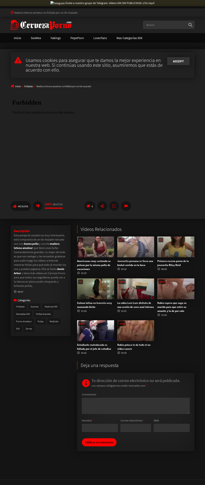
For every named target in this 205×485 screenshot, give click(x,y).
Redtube (54, 321)
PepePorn (77, 38)
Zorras (29, 328)
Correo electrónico (133, 420)
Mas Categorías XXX (129, 38)
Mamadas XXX (23, 313)
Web (156, 420)
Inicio (17, 38)
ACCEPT (178, 61)
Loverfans (100, 38)
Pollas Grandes (43, 313)
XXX (18, 328)
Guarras (34, 306)
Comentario (90, 394)
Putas (40, 321)
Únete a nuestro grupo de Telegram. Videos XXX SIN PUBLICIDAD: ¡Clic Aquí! (110, 3)
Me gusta (23, 206)
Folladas (28, 86)
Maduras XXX (51, 306)
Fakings (56, 38)
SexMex (36, 38)
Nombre (87, 420)
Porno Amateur (24, 321)
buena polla (31, 244)
